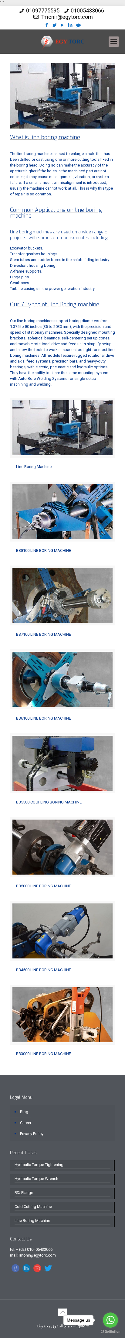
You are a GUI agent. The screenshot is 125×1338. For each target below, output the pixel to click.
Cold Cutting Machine (33, 1206)
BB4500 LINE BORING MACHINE (43, 970)
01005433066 (87, 10)
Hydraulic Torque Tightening (39, 1164)
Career (25, 1122)
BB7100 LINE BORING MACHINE (43, 634)
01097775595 (42, 10)
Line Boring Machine (34, 466)
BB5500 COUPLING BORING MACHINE (49, 802)
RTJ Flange (24, 1192)
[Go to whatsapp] (110, 1320)
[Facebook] (47, 25)
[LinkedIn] (70, 25)
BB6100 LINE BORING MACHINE (43, 718)
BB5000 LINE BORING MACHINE (43, 886)
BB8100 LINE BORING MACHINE (43, 550)
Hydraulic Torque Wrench (36, 1178)
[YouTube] (62, 25)
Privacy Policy (31, 1133)
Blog (24, 1111)
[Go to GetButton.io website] (110, 1332)
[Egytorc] (62, 42)
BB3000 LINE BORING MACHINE (43, 1053)
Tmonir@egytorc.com (66, 17)
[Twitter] (55, 25)
